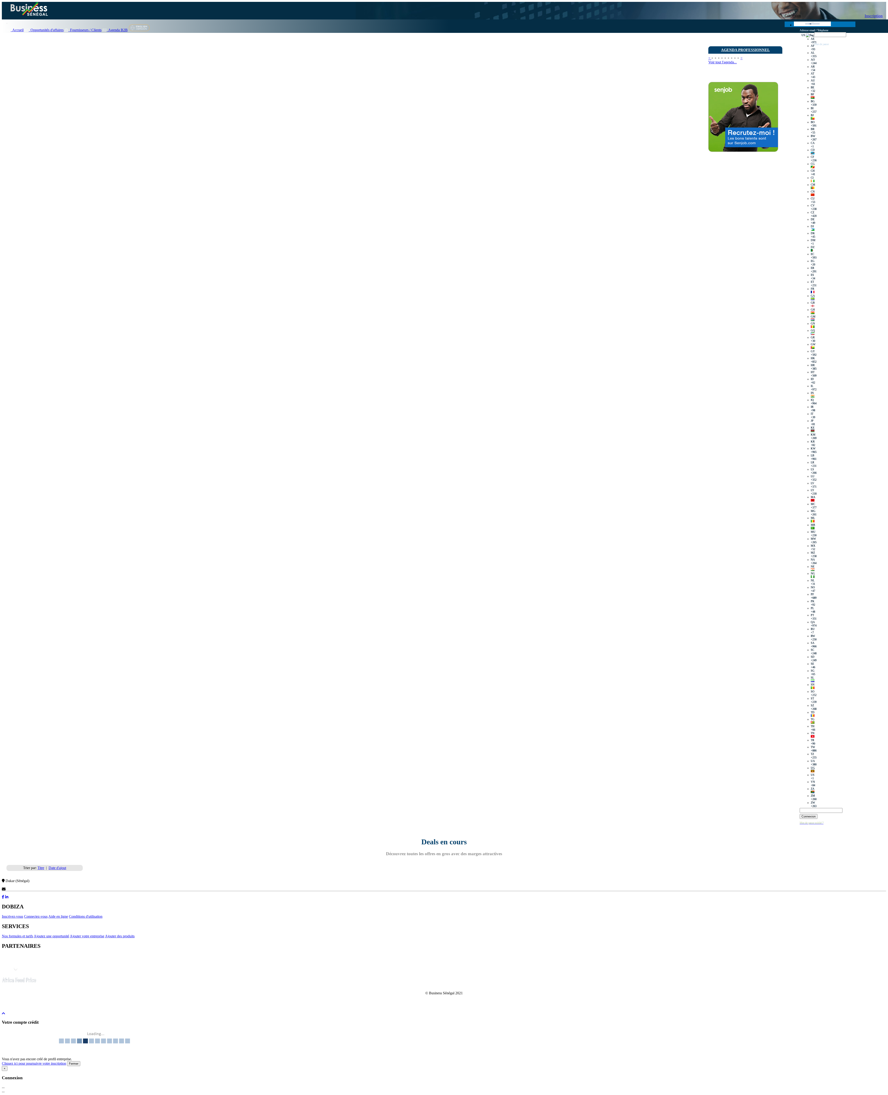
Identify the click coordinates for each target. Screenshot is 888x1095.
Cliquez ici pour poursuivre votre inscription (34, 1063)
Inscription (874, 16)
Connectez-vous (36, 916)
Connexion (793, 16)
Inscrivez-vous (12, 916)
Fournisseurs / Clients (85, 30)
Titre (40, 868)
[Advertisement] (743, 242)
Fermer (73, 1063)
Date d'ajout (57, 868)
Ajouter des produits (120, 936)
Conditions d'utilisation (85, 916)
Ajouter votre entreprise (87, 936)
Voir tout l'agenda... (722, 62)
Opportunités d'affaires (46, 30)
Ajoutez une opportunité (51, 936)
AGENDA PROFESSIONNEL (745, 50)
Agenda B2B (117, 30)
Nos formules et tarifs (17, 936)
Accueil (17, 30)
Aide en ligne (58, 916)
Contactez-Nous (18, 889)
